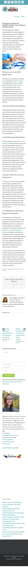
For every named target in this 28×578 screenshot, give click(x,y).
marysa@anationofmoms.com (10, 435)
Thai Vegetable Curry (8, 521)
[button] (3, 329)
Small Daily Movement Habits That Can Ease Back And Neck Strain (7, 333)
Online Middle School (8, 448)
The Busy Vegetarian (7, 439)
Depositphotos (19, 559)
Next (22, 16)
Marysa (5, 269)
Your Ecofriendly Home (8, 441)
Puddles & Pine (6, 443)
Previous (17, 16)
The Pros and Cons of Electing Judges (13, 532)
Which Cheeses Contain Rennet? (12, 502)
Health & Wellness (18, 269)
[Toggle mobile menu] (25, 7)
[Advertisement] (14, 481)
